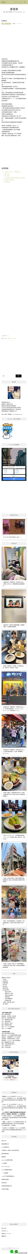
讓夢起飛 (4, 1156)
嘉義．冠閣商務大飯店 (7, 1025)
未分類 (4, 979)
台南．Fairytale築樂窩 (6, 1028)
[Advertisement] (14, 41)
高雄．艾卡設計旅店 (6, 1047)
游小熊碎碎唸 (6, 990)
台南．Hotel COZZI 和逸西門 (8, 1026)
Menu (4, 2)
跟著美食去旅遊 (5, 1179)
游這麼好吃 (5, 981)
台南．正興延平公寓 (6, 1045)
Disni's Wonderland (6, 1166)
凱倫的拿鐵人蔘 (5, 1144)
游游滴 (14, 9)
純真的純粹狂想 (5, 1153)
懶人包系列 (5, 1004)
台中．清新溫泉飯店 (6, 1021)
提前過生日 (7, 181)
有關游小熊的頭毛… (10, 179)
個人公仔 (7, 173)
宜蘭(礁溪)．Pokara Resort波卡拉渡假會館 (11, 1040)
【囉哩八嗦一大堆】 (6, 23)
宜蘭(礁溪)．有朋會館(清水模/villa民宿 (10, 1038)
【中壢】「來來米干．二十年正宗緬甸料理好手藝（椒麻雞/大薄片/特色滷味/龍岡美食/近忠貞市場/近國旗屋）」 (14, 1117)
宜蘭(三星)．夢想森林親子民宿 (8, 1018)
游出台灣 (5, 986)
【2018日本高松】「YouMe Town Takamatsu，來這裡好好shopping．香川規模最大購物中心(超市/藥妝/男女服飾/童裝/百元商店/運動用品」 (14, 1098)
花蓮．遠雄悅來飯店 (6, 1014)
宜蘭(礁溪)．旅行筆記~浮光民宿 (9, 1016)
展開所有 (4, 977)
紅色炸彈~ (7, 175)
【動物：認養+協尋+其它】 (9, 1002)
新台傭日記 (4, 1182)
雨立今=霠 (4, 1140)
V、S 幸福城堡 (5, 1173)
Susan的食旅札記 (5, 1147)
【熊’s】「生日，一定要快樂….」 (13, 171)
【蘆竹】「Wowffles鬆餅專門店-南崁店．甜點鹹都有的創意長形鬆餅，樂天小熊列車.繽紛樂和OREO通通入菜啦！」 (14, 1123)
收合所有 (8, 977)
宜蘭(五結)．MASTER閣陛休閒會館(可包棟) (11, 1035)
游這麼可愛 (5, 988)
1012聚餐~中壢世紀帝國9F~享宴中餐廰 (15, 177)
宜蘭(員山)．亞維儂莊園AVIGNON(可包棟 (11, 1037)
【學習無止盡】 (7, 1000)
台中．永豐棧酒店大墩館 (7, 1019)
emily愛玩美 (4, 1163)
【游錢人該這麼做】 (8, 995)
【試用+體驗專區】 (8, 998)
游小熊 (14, 23)
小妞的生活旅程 (5, 1189)
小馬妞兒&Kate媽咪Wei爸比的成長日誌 (10, 1150)
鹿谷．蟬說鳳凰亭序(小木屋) (8, 1042)
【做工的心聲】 (7, 991)
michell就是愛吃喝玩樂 (7, 1169)
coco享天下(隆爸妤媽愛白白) (8, 1176)
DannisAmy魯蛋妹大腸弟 (7, 1160)
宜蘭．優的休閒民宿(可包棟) (8, 1033)
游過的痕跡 (5, 982)
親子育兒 (5, 984)
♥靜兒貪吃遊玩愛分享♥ (7, 1186)
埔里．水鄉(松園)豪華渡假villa (8, 1044)
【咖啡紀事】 (7, 997)
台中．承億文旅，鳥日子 (7, 1023)
